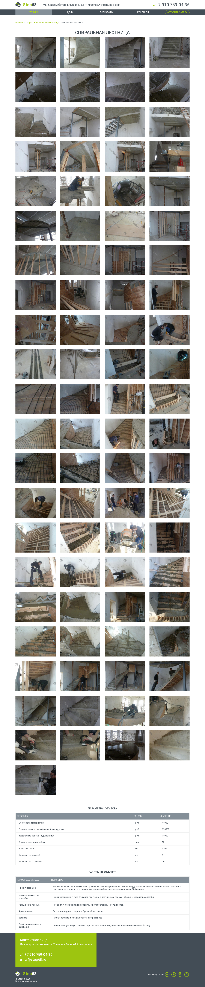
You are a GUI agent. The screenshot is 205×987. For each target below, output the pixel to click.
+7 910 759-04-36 (173, 4)
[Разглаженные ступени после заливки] (169, 572)
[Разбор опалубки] (35, 676)
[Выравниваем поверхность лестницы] (80, 745)
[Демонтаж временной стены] (80, 676)
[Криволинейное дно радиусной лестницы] (80, 52)
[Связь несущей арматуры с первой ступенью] (124, 364)
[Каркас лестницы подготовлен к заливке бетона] (80, 503)
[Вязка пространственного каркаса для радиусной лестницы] (80, 468)
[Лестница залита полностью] (80, 606)
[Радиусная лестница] (124, 52)
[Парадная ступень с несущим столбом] (169, 433)
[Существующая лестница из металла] (124, 121)
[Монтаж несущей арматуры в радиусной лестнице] (169, 364)
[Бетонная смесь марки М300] (80, 537)
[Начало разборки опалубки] (124, 606)
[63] (124, 641)
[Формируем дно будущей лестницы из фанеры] (169, 295)
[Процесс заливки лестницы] (124, 572)
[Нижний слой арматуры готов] (80, 399)
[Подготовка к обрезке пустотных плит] (35, 191)
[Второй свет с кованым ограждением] (169, 121)
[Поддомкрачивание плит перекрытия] (80, 156)
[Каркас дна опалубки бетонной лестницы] (80, 295)
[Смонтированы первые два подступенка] (169, 468)
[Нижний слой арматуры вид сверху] (124, 433)
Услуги (33, 12)
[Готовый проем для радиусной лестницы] (169, 191)
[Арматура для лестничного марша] (80, 433)
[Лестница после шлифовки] (169, 52)
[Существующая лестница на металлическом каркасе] (35, 121)
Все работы (106, 12)
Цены (70, 12)
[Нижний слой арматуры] (35, 433)
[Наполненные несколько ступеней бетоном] (169, 537)
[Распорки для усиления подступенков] (35, 537)
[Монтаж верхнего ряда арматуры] (124, 399)
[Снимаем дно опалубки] (35, 710)
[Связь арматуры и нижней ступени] (169, 399)
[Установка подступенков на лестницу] (35, 503)
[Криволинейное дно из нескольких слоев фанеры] (35, 329)
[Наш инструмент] (124, 191)
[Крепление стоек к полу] (80, 260)
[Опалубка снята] (169, 710)
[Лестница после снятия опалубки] (80, 710)
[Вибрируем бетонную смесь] (35, 572)
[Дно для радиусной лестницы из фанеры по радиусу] (80, 329)
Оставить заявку (177, 12)
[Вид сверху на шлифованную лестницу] (124, 87)
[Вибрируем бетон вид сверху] (80, 572)
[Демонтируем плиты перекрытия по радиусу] (80, 191)
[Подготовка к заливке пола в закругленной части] (124, 710)
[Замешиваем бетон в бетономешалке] (124, 537)
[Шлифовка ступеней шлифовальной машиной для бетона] (35, 745)
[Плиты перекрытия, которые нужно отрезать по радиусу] (80, 121)
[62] (80, 641)
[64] (169, 641)
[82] (35, 87)
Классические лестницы (46, 22)
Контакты (143, 12)
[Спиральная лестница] (35, 52)
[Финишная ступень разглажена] (35, 606)
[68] (169, 676)
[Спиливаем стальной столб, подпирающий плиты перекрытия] (124, 156)
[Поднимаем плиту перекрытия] (169, 156)
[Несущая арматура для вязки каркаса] (35, 364)
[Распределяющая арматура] (80, 364)
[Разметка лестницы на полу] (80, 225)
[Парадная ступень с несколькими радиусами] (169, 329)
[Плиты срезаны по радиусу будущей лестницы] (35, 225)
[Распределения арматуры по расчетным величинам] (35, 399)
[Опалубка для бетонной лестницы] (169, 260)
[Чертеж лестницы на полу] (124, 225)
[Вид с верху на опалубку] (124, 329)
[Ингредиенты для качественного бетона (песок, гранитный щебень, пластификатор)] (124, 503)
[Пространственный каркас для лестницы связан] (124, 468)
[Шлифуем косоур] (35, 780)
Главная (19, 22)
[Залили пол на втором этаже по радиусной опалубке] (124, 745)
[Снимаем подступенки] (124, 676)
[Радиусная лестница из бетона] (80, 87)
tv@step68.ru (35, 959)
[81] (169, 87)
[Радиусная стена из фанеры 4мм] (124, 260)
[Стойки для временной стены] (35, 260)
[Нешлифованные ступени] (169, 606)
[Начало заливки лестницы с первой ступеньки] (169, 503)
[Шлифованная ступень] (169, 745)
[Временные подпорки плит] (35, 156)
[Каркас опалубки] (35, 295)
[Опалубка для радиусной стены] (169, 225)
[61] (35, 641)
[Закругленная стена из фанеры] (124, 295)
